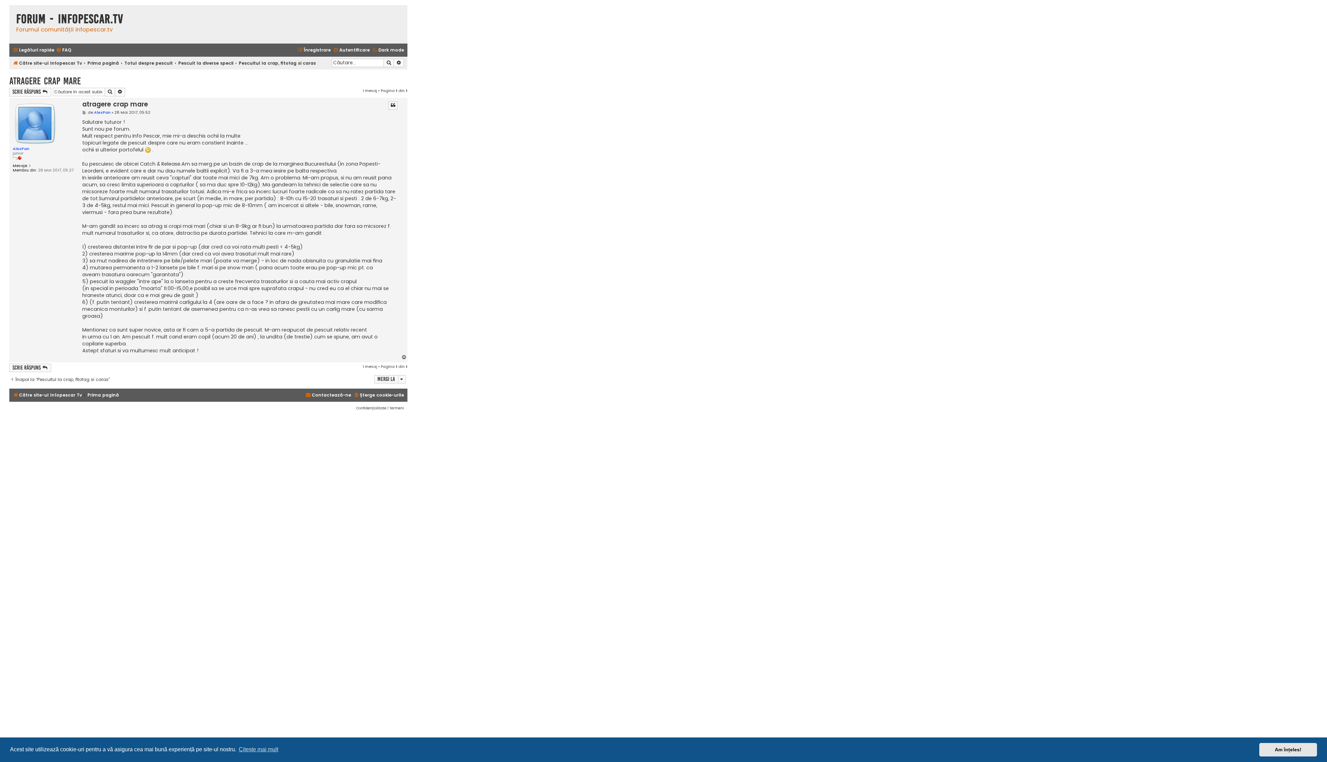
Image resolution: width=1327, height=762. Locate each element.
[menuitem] (63, 50)
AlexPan (21, 148)
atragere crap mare (45, 81)
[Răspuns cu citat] (392, 105)
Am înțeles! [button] (1288, 749)
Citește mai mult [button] (258, 749)
